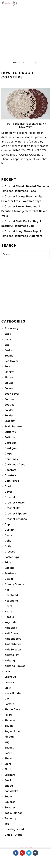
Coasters (10, 470)
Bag (7, 344)
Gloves (8, 578)
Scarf (8, 753)
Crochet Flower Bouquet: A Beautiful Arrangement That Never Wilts (24, 211)
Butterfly (10, 431)
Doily (7, 540)
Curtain (9, 529)
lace (7, 671)
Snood (8, 785)
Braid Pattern (13, 426)
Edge (7, 562)
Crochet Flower (14, 502)
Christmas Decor (15, 464)
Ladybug (10, 676)
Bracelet (9, 420)
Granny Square (14, 584)
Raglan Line (12, 731)
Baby (7, 333)
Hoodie (9, 616)
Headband (11, 595)
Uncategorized (14, 829)
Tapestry (10, 818)
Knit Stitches (12, 644)
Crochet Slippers (15, 513)
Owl (7, 698)
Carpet (8, 453)
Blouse (8, 377)
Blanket (9, 372)
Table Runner (13, 812)
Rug (7, 742)
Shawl (8, 758)
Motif (7, 687)
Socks (8, 796)
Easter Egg (11, 557)
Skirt (7, 769)
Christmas (11, 459)
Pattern (9, 704)
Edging (9, 567)
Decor (8, 535)
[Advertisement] (25, 34)
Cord (7, 486)
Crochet (9, 497)
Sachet (9, 747)
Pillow (8, 714)
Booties (9, 399)
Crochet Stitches (15, 519)
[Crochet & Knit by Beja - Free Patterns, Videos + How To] (10, 5)
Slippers (9, 774)
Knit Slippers (12, 638)
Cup (7, 524)
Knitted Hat (11, 655)
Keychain (10, 622)
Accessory (11, 328)
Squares (9, 801)
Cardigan (10, 442)
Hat (6, 589)
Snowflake (11, 791)
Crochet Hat (12, 508)
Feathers (10, 573)
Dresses (9, 551)
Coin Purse (11, 480)
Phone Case (12, 709)
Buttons (9, 437)
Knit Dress (11, 633)
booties (9, 404)
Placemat (10, 720)
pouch (8, 725)
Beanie (8, 355)
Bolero (8, 388)
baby (7, 339)
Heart (8, 606)
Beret (8, 366)
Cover (8, 491)
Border (8, 410)
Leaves (9, 682)
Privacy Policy (26, 848)
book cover (11, 393)
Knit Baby (10, 627)
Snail (7, 780)
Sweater (9, 807)
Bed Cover (11, 361)
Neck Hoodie (12, 693)
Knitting (9, 660)
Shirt (7, 763)
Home (15, 63)
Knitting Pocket (14, 666)
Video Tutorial (13, 834)
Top (7, 823)
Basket (8, 350)
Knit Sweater (12, 649)
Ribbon (9, 736)
